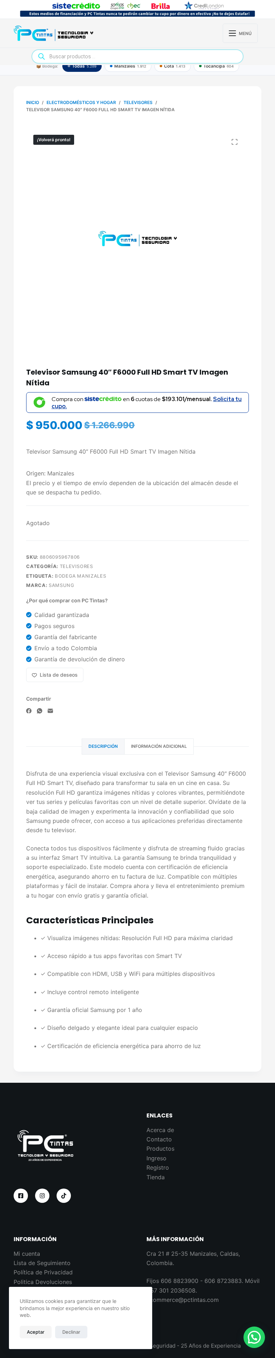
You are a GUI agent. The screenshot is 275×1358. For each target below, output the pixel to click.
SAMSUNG (61, 585)
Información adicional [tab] (159, 746)
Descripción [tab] (103, 746)
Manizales (130, 66)
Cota (174, 66)
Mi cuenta (27, 1253)
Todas (84, 66)
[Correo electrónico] (50, 710)
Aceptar (35, 1332)
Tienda (155, 1177)
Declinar (71, 1332)
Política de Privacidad (43, 1272)
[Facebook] (29, 710)
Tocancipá (218, 66)
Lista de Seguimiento (42, 1262)
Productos (160, 1148)
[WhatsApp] (39, 710)
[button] (254, 1337)
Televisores (76, 566)
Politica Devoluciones (43, 1281)
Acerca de (160, 1130)
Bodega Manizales (80, 576)
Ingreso (156, 1158)
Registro (157, 1167)
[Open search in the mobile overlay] (137, 56)
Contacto (159, 1139)
